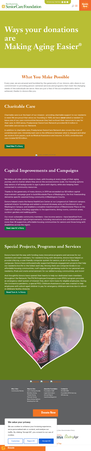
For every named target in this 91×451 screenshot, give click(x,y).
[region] (31, 432)
